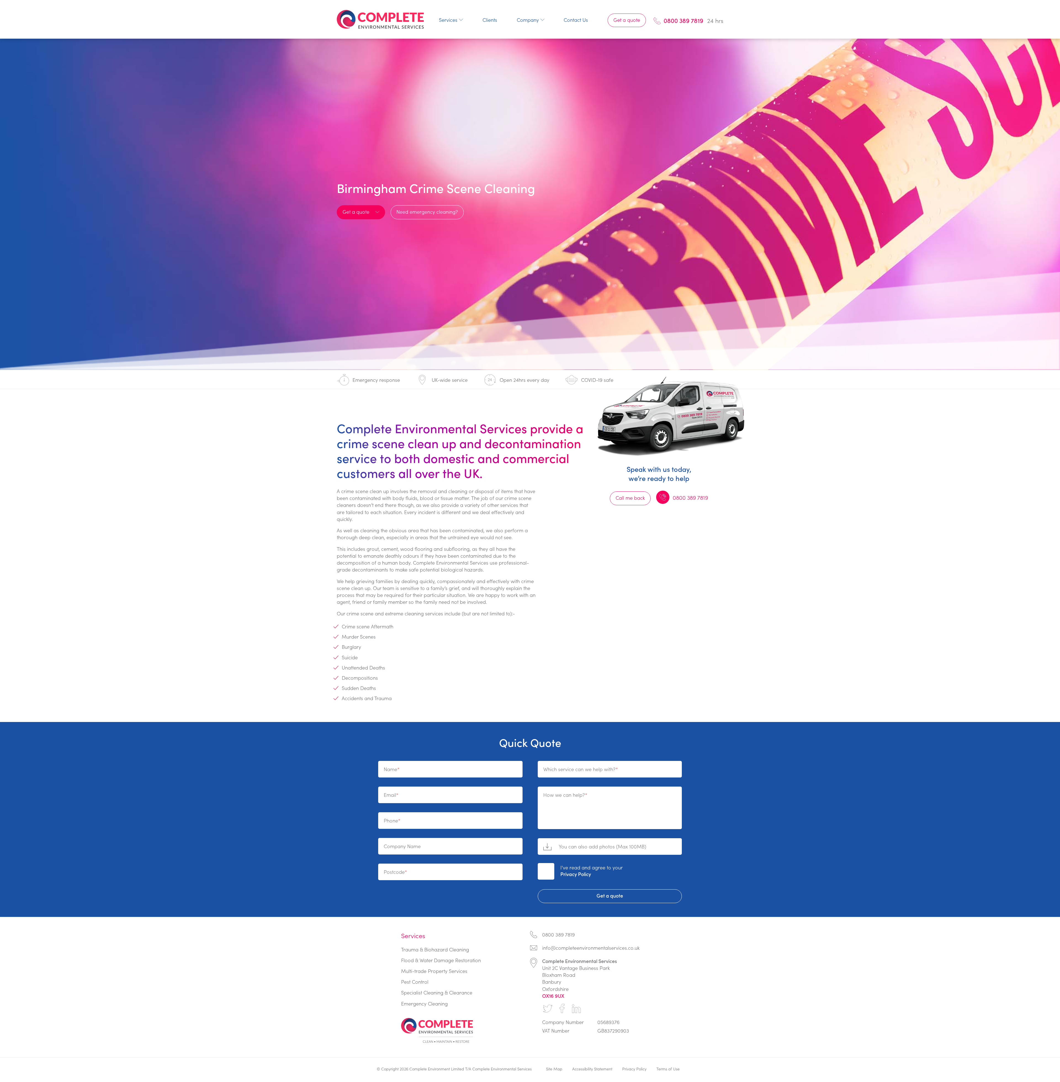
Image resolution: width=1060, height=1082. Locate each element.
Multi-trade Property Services (434, 970)
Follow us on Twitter (547, 1008)
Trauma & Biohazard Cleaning (435, 949)
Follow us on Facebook (562, 1008)
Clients (490, 20)
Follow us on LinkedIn (576, 1008)
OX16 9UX (553, 995)
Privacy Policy (575, 874)
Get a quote (626, 19)
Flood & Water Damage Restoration (441, 960)
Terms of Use (668, 1069)
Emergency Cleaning (424, 1003)
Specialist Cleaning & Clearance (436, 992)
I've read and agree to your (591, 870)
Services (448, 20)
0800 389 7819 (683, 20)
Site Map (554, 1069)
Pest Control (414, 981)
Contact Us (576, 20)
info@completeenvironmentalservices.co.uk (591, 947)
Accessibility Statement (592, 1069)
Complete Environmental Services (380, 19)
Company (528, 20)
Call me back (630, 497)
